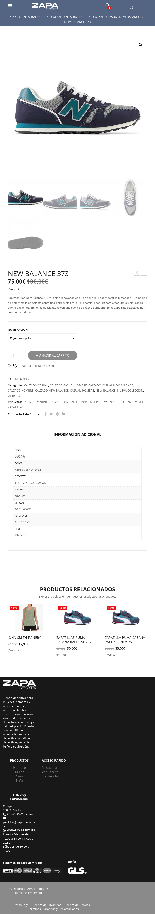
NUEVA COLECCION (130, 390)
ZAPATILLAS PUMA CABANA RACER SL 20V (73, 639)
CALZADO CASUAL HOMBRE (68, 385)
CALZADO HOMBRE (21, 390)
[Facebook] (46, 414)
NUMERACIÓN (18, 329)
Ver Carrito (50, 772)
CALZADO (56, 402)
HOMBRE (88, 390)
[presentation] (9, 628)
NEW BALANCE (34, 17)
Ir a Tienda (50, 776)
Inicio (12, 17)
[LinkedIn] (63, 414)
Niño (19, 776)
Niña (19, 780)
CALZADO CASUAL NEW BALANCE (116, 17)
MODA (94, 402)
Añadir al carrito (54, 355)
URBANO (128, 402)
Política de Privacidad (47, 905)
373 (25, 402)
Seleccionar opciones (25, 652)
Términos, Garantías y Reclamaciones (53, 909)
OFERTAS (14, 395)
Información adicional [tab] (77, 434)
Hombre (19, 767)
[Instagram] (131, 7)
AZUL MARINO (38, 402)
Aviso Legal (22, 905)
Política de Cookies (77, 905)
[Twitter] (51, 414)
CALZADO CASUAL (36, 385)
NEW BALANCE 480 (137, 273)
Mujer (19, 772)
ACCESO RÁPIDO (54, 760)
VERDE (139, 402)
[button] (140, 44)
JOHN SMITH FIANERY (24, 637)
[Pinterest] (57, 414)
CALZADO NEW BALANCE (68, 17)
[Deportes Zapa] (45, 6)
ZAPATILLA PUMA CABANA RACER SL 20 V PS (125, 639)
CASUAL (75, 390)
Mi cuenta (49, 767)
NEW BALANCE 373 (144, 273)
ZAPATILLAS (15, 407)
